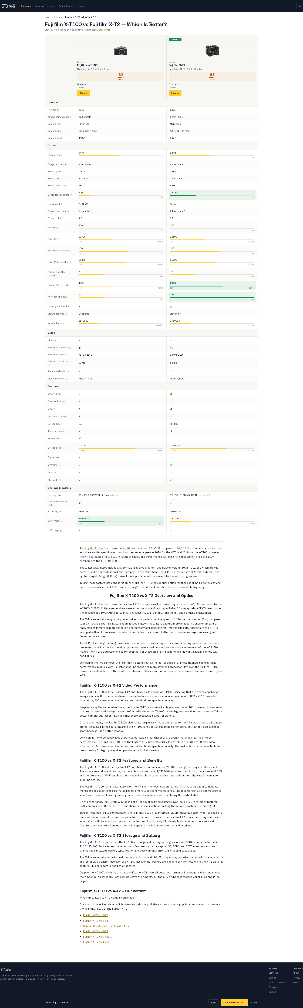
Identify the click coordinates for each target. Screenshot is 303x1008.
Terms (296, 982)
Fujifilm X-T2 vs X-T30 (96, 942)
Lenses (51, 6)
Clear (254, 1002)
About (296, 972)
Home (47, 17)
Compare (26, 6)
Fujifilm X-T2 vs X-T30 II (97, 936)
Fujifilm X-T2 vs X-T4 (95, 920)
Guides (82, 6)
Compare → (234, 1002)
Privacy (296, 977)
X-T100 (127, 548)
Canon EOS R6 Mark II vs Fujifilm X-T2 (106, 926)
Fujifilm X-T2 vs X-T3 (95, 931)
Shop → (83, 93)
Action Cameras (67, 6)
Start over (104, 29)
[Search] (299, 6)
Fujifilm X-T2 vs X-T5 (95, 915)
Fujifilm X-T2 (93, 548)
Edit (213, 1002)
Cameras (39, 6)
